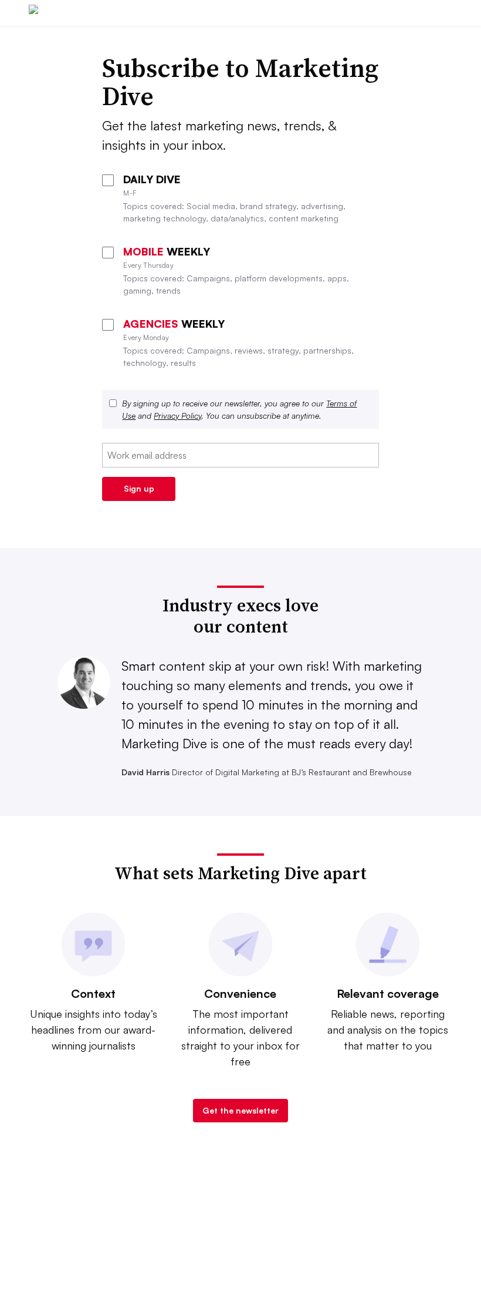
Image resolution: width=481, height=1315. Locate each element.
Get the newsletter (240, 1110)
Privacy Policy (177, 416)
